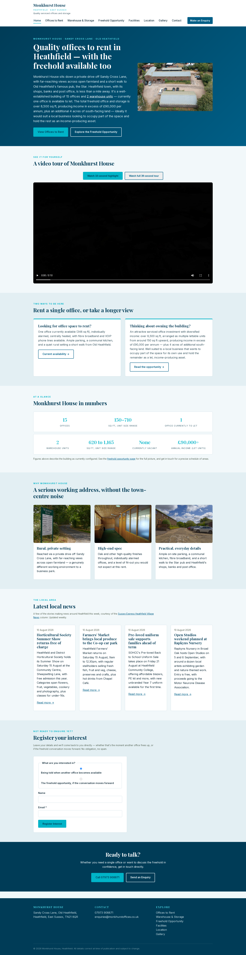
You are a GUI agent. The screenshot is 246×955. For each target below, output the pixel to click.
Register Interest (52, 823)
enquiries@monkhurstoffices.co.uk (117, 916)
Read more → (45, 702)
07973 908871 (104, 912)
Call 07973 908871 (107, 877)
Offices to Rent (54, 20)
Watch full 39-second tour (144, 175)
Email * (42, 807)
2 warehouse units (100, 96)
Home (37, 20)
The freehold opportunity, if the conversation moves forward (77, 783)
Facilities (134, 20)
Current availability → (56, 354)
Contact (176, 20)
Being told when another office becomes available (71, 772)
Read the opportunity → (149, 367)
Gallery (163, 20)
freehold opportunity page (121, 458)
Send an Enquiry (140, 877)
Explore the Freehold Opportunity (96, 132)
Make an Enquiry (200, 20)
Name (41, 793)
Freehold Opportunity (111, 20)
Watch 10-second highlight (102, 175)
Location (149, 20)
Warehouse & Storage (80, 20)
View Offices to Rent (51, 132)
